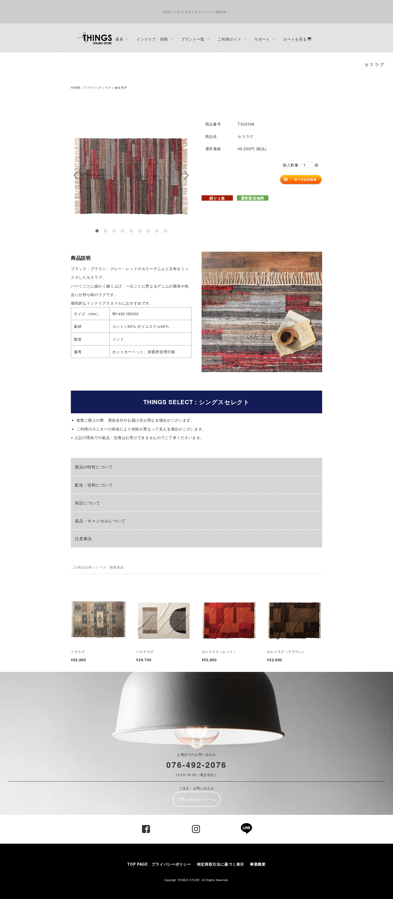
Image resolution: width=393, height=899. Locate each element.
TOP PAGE (137, 864)
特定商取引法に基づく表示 (222, 864)
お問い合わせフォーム (196, 799)
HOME (75, 87)
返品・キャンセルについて (100, 520)
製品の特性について (94, 466)
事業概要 (258, 864)
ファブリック (92, 87)
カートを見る (295, 39)
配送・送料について (94, 485)
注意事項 (83, 538)
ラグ (108, 87)
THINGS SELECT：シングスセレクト (196, 402)
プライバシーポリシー (171, 864)
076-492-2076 (196, 764)
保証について (87, 502)
